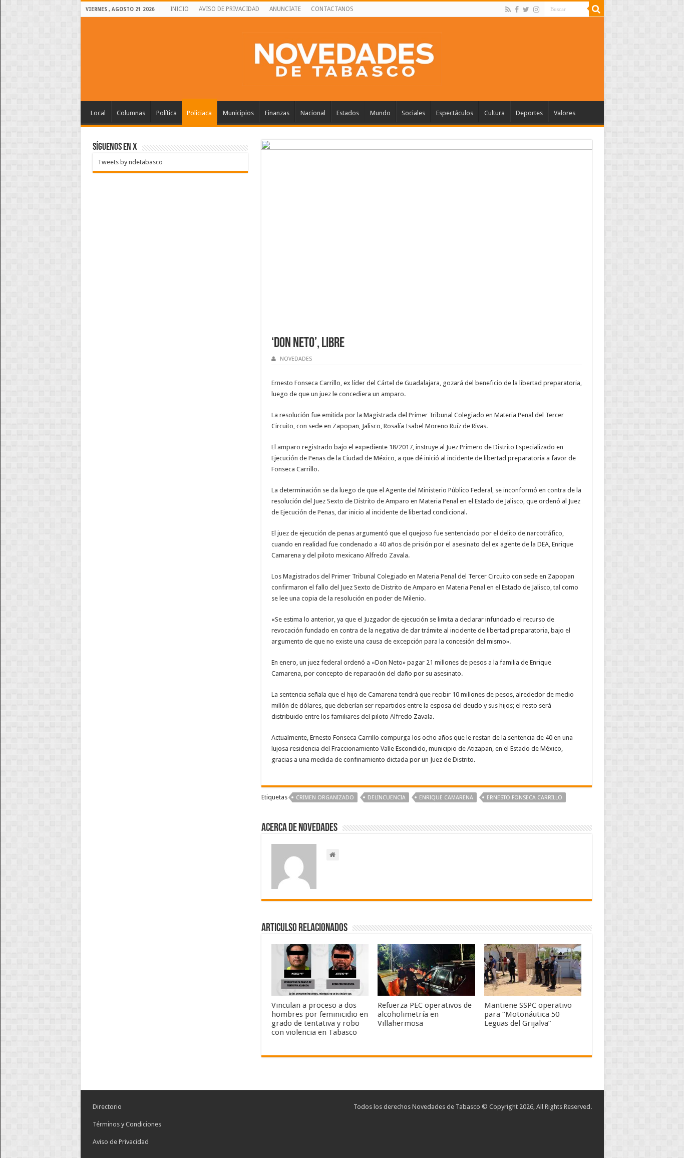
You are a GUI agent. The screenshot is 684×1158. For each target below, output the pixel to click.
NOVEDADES (296, 359)
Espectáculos (454, 113)
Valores (564, 113)
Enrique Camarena (446, 797)
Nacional (312, 113)
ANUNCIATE (285, 9)
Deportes (529, 113)
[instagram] (536, 10)
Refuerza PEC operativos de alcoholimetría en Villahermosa (425, 1014)
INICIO (179, 9)
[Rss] (508, 10)
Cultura (494, 113)
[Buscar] (596, 9)
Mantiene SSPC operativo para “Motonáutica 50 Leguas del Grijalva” (528, 1014)
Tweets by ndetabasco (130, 162)
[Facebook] (517, 10)
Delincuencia (387, 797)
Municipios (238, 113)
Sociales (413, 113)
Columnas (131, 113)
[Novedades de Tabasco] (342, 57)
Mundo (380, 113)
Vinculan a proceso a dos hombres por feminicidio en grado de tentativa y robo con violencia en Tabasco (319, 1019)
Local (98, 113)
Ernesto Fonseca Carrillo (524, 797)
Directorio (107, 1106)
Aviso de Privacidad (121, 1141)
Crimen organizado (325, 797)
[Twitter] (526, 10)
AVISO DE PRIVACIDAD (229, 9)
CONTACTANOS (332, 9)
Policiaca (199, 113)
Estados (347, 113)
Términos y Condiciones (127, 1124)
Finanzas (277, 113)
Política (166, 113)
